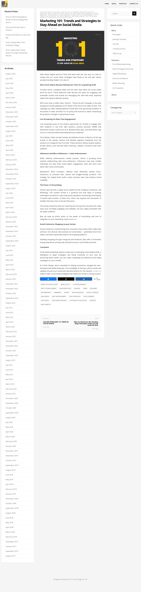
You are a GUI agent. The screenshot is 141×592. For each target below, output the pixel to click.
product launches (92, 292)
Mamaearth (57, 292)
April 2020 (9, 432)
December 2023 (12, 226)
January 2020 (11, 446)
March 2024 (10, 212)
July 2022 (9, 308)
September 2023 (12, 241)
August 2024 (10, 188)
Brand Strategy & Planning (123, 69)
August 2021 (10, 360)
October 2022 (11, 293)
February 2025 (11, 160)
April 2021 (9, 379)
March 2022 (10, 327)
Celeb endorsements (79, 284)
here (75, 219)
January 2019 (11, 494)
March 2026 (10, 98)
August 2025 (10, 131)
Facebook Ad (75, 15)
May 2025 (9, 145)
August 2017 (10, 556)
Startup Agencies (52, 17)
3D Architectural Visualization (49, 12)
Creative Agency (52, 14)
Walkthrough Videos (65, 17)
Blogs (114, 4)
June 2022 (9, 312)
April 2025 (9, 150)
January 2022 (11, 336)
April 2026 (9, 93)
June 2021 (9, 370)
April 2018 (9, 527)
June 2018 (9, 518)
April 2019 (9, 484)
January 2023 (11, 279)
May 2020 (9, 427)
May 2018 (9, 522)
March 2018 (10, 532)
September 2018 (12, 508)
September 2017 (12, 551)
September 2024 (12, 184)
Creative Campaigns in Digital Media (69, 14)
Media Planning (119, 83)
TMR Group (117, 53)
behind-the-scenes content (49, 284)
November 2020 (12, 403)
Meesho (66, 292)
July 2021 (9, 365)
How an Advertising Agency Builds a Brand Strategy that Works (17, 20)
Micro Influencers (78, 292)
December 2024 (12, 169)
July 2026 (9, 78)
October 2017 (11, 546)
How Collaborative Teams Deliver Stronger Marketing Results (16, 53)
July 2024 (9, 193)
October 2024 (11, 179)
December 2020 (12, 398)
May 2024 (9, 203)
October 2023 (11, 236)
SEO (87, 16)
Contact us (134, 4)
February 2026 (11, 102)
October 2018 (11, 503)
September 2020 (12, 413)
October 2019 (11, 460)
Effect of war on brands (48, 288)
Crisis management (87, 14)
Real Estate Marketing (64, 16)
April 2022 (9, 322)
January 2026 (11, 107)
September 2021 (12, 355)
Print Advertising (50, 16)
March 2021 (10, 384)
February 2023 (11, 274)
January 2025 (11, 164)
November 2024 (12, 174)
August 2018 (10, 513)
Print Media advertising (122, 64)
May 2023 (9, 260)
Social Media (45, 300)
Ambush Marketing (79, 13)
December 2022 (12, 284)
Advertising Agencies (86, 12)
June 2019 (9, 475)
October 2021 (11, 351)
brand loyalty (65, 284)
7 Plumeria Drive (119, 49)
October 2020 (11, 408)
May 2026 (9, 88)
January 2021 (11, 394)
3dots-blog (44, 28)
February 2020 (11, 441)
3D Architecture (65, 12)
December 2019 (12, 451)
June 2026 (9, 83)
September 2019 (12, 465)
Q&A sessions (45, 296)
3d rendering (75, 12)
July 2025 (9, 136)
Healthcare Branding (86, 15)
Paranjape (116, 34)
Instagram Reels (46, 292)
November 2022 (12, 289)
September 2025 (12, 126)
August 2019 (10, 470)
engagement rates (65, 288)
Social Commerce (89, 296)
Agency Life (68, 13)
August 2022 (10, 303)
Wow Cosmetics (46, 304)
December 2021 (12, 341)
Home (107, 4)
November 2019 (12, 456)
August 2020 (10, 417)
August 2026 (10, 74)
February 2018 (11, 537)
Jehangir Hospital (119, 39)
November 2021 (12, 346)
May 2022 (9, 317)
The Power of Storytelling (78, 300)
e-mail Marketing (65, 15)
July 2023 (9, 250)
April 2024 (9, 207)
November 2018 (12, 499)
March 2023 (10, 269)
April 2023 (9, 265)
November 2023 (12, 231)
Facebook (77, 288)
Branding (89, 13)
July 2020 (9, 422)
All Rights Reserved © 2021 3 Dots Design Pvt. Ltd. (70, 579)
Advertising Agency (46, 13)
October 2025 (11, 121)
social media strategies (59, 300)
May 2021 (9, 374)
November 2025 (12, 117)
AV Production (118, 88)
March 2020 (10, 437)
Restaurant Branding (78, 16)
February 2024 (11, 217)
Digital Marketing (53, 15)
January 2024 (11, 222)
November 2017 (12, 542)
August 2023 (10, 246)
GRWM (85, 288)
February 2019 (11, 489)
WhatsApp (93, 300)
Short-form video (74, 296)
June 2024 (9, 198)
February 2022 (11, 331)
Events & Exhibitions (120, 78)
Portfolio (123, 4)
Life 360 (116, 44)
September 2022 (12, 298)
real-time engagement (59, 296)
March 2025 (10, 155)
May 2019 (9, 479)
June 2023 (9, 255)
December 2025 (12, 112)
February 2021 (11, 389)
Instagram (93, 288)
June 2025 (9, 141)
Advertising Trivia (58, 13)
